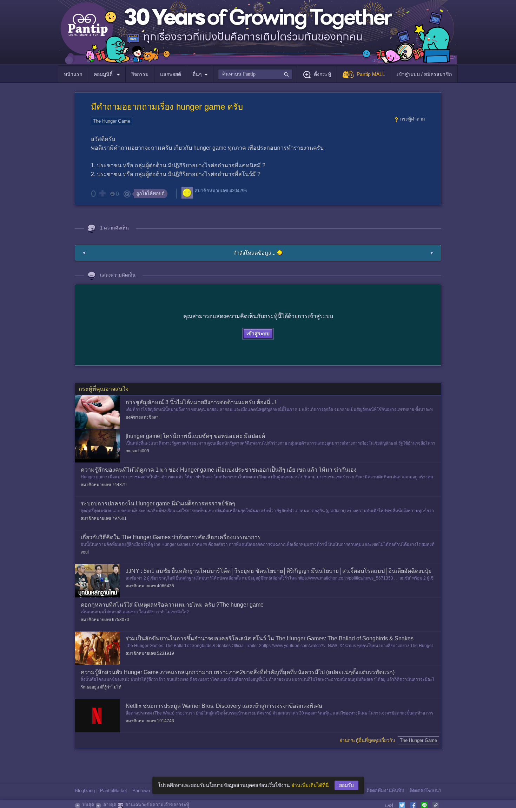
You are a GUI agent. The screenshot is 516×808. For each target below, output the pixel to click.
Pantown (141, 790)
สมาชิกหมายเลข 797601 (104, 518)
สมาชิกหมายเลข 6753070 (105, 619)
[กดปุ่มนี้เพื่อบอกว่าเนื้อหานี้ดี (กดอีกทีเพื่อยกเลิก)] (102, 193)
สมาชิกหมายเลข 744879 (104, 484)
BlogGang (85, 790)
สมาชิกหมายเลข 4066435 (150, 585)
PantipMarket (113, 790)
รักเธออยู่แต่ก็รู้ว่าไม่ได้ (101, 687)
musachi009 (137, 450)
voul (85, 552)
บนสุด (88, 804)
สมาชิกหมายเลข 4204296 (221, 190)
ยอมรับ (346, 785)
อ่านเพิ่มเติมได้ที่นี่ (310, 785)
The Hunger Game (111, 121)
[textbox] (255, 74)
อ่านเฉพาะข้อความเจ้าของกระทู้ (157, 804)
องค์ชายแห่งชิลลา (142, 417)
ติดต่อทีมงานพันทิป (385, 790)
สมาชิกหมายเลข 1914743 (150, 720)
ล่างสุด (109, 804)
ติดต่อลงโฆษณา (425, 790)
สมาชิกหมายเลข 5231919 (150, 653)
